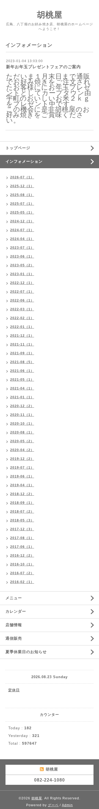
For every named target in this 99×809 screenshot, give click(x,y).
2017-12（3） (22, 529)
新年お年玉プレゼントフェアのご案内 (43, 66)
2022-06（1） (22, 300)
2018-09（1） (22, 503)
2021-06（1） (22, 371)
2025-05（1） (22, 212)
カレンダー (16, 611)
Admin (67, 805)
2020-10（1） (22, 424)
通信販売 (14, 638)
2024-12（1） (22, 221)
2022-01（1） (22, 327)
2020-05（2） (22, 441)
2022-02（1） (22, 318)
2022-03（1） (22, 309)
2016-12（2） (22, 555)
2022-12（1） (22, 283)
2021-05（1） (22, 380)
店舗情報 (14, 625)
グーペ (53, 805)
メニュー (14, 598)
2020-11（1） (22, 415)
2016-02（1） (22, 582)
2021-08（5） (22, 362)
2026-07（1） (22, 177)
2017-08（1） (22, 538)
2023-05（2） (22, 265)
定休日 (14, 690)
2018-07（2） (22, 511)
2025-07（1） (22, 204)
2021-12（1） (22, 336)
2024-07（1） (22, 230)
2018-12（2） (22, 494)
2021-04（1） (22, 388)
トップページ (18, 148)
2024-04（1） (22, 239)
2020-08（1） (22, 432)
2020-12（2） (22, 406)
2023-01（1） (22, 274)
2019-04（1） (22, 485)
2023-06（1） (22, 256)
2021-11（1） (22, 344)
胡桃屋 (49, 14)
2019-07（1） (22, 468)
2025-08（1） (22, 195)
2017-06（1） (22, 547)
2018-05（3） (22, 520)
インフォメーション (24, 161)
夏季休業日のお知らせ (26, 652)
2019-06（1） (22, 476)
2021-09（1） (22, 353)
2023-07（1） (22, 248)
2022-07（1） (22, 292)
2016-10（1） (22, 564)
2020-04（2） (22, 450)
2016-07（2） (22, 573)
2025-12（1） (22, 186)
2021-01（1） (22, 397)
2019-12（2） (22, 459)
